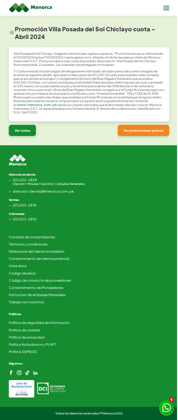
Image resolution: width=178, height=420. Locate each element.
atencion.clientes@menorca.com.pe (43, 191)
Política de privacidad (26, 337)
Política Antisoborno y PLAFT (32, 344)
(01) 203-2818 (24, 205)
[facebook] (11, 372)
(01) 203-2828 (49, 182)
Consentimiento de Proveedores (36, 287)
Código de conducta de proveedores (40, 280)
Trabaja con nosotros (26, 302)
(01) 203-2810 (25, 219)
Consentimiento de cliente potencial (39, 258)
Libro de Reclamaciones (21, 385)
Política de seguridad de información (39, 322)
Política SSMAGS (23, 351)
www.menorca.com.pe (37, 104)
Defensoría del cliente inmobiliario (36, 251)
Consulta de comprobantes (32, 237)
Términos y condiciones (28, 244)
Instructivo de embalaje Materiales (37, 294)
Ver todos (22, 130)
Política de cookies (24, 330)
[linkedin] (35, 372)
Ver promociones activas (143, 130)
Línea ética (18, 265)
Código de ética (22, 273)
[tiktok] (27, 372)
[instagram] (19, 372)
